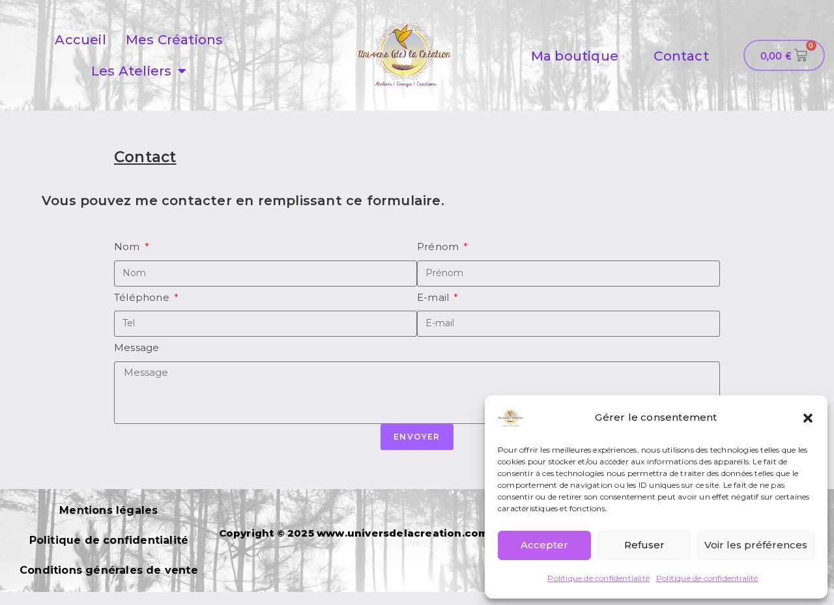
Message (136, 347)
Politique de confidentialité (598, 578)
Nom (128, 246)
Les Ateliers (131, 71)
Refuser (644, 545)
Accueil (80, 40)
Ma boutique (574, 56)
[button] (807, 418)
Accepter (544, 545)
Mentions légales (108, 510)
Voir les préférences (755, 545)
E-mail (434, 297)
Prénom (439, 246)
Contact (681, 56)
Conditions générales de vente (109, 570)
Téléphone (143, 297)
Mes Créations (174, 40)
